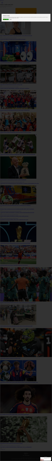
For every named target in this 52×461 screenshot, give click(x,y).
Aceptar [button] (4, 19)
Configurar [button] (10, 19)
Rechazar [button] (7, 19)
